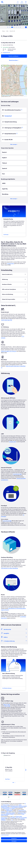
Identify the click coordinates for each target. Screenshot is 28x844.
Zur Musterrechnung (6, 688)
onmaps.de (7, 95)
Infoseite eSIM (12, 441)
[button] (15, 82)
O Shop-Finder (10, 263)
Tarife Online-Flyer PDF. (6, 320)
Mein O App (7, 706)
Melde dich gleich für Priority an (8, 351)
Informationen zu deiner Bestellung (9, 568)
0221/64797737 (6, 52)
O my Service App (17, 474)
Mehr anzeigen (13, 144)
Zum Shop (7, 779)
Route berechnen (13, 60)
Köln (7, 31)
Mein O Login (6, 704)
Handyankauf (8, 116)
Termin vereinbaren (13, 56)
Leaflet (3, 95)
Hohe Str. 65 (12, 31)
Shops (3, 31)
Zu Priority (6, 234)
